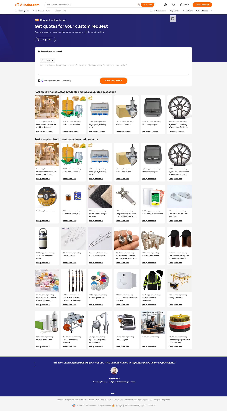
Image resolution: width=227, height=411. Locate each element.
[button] (138, 4)
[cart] (174, 5)
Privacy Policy (106, 400)
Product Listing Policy (65, 400)
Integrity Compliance (162, 400)
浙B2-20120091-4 (148, 406)
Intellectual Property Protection (87, 400)
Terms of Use (118, 400)
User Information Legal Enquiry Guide (138, 400)
